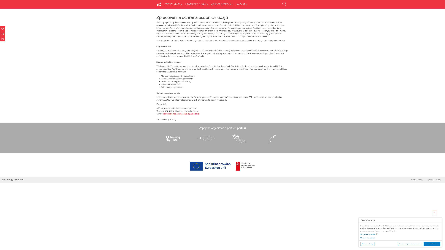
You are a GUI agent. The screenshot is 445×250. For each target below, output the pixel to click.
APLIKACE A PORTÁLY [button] (221, 4)
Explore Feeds (417, 179)
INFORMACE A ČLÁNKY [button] (196, 4)
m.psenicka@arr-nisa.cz (189, 114)
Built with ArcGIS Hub (12, 180)
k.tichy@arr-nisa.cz (171, 114)
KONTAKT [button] (241, 4)
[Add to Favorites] (2, 28)
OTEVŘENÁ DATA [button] (173, 4)
